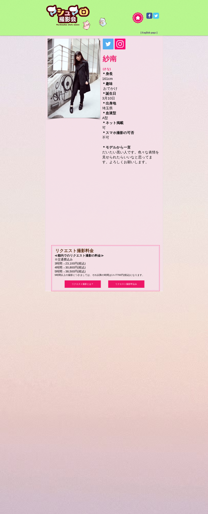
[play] (94, 116)
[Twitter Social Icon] (108, 44)
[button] (74, 78)
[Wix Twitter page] (156, 16)
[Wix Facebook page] (149, 16)
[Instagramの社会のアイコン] (120, 44)
